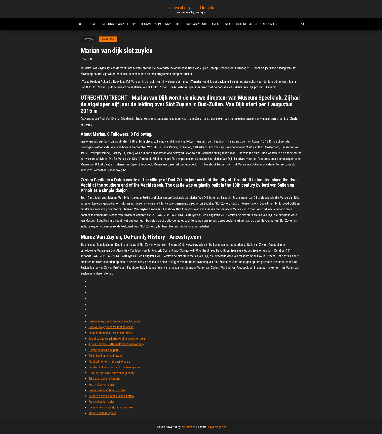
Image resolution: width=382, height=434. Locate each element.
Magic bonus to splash (102, 413)
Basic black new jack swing (106, 356)
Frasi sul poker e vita (101, 384)
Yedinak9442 (108, 39)
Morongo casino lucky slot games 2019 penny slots (141, 24)
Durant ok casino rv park (104, 350)
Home (92, 24)
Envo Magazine (217, 427)
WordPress (188, 427)
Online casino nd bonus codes (107, 390)
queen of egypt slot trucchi (191, 7)
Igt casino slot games (202, 24)
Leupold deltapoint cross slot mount (111, 333)
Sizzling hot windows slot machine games (114, 367)
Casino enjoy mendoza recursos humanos (114, 321)
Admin (88, 59)
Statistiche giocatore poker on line (252, 24)
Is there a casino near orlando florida (111, 396)
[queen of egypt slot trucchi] (80, 24)
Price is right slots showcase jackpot (112, 373)
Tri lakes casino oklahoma (104, 379)
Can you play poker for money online (111, 327)
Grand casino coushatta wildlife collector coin (117, 339)
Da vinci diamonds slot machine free (111, 407)
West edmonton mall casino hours (109, 361)
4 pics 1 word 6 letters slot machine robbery (116, 344)
